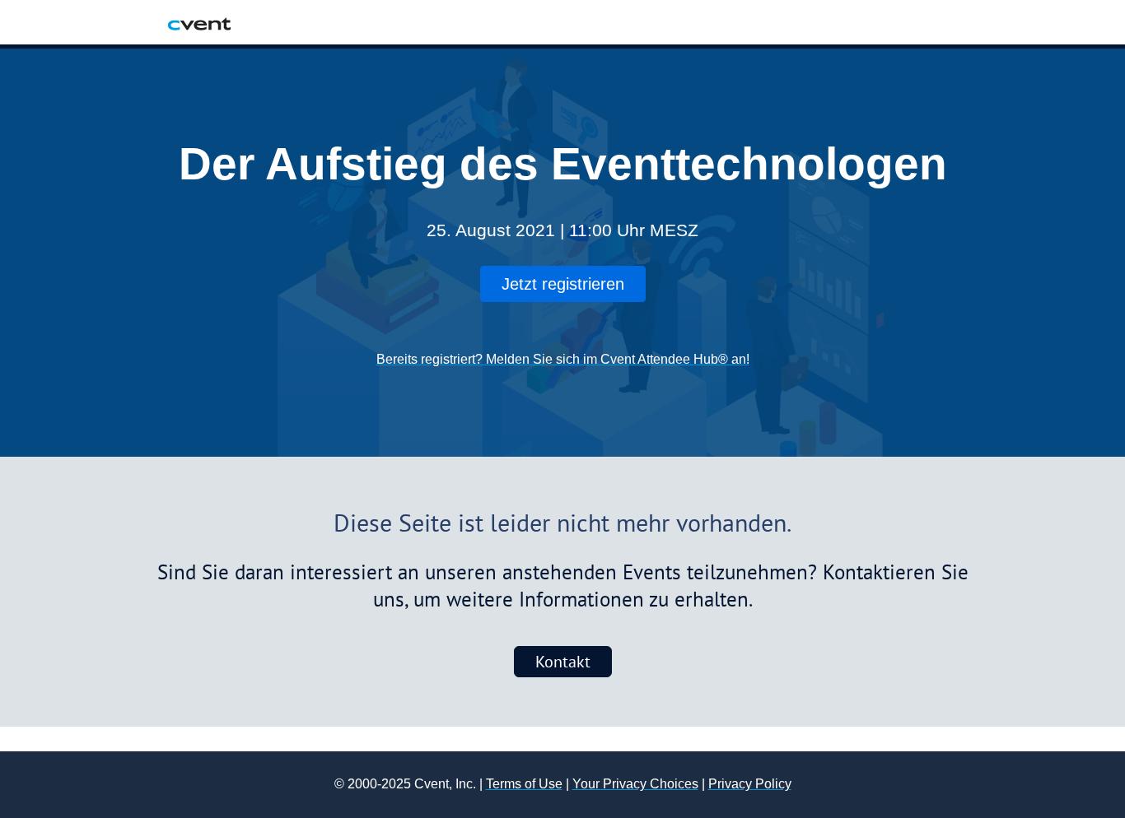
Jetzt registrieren (563, 284)
